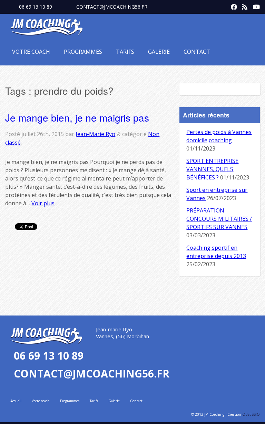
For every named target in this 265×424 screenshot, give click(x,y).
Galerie (159, 51)
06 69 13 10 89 (35, 6)
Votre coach (31, 51)
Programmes (83, 51)
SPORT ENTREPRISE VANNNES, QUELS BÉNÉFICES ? (212, 169)
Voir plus (43, 203)
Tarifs (125, 51)
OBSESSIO (251, 414)
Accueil (15, 401)
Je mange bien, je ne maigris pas (77, 117)
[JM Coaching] (46, 28)
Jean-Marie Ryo (95, 134)
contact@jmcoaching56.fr (111, 6)
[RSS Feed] (243, 5)
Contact (197, 51)
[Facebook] (232, 5)
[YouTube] (254, 5)
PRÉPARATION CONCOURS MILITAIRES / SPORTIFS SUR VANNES (219, 219)
